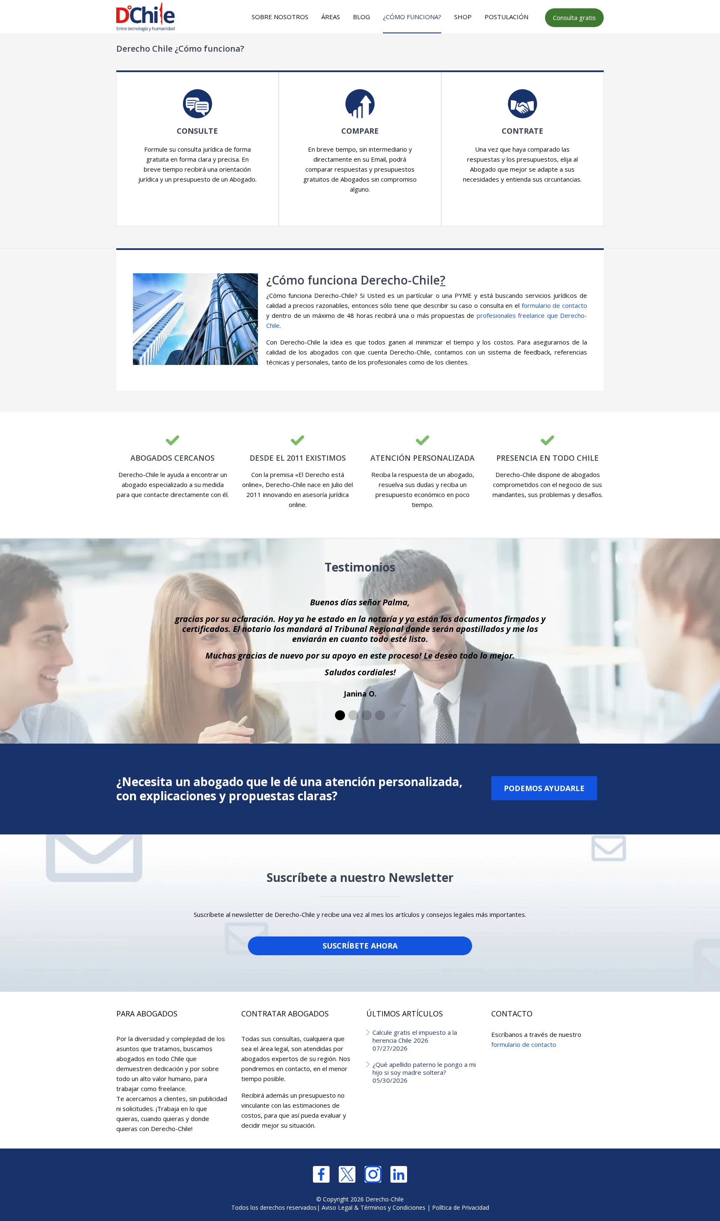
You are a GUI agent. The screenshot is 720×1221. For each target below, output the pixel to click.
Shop (463, 16)
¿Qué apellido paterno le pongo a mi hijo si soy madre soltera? (424, 1072)
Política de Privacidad (460, 1207)
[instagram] (373, 1174)
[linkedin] (398, 1174)
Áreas (330, 16)
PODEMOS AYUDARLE (544, 788)
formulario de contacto (554, 305)
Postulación (506, 16)
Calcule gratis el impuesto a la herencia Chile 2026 (414, 1040)
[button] (340, 715)
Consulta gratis (574, 17)
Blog (361, 16)
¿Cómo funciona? (412, 16)
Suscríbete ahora (360, 946)
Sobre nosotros (280, 16)
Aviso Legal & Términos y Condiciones (373, 1207)
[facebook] (321, 1174)
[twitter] (347, 1174)
